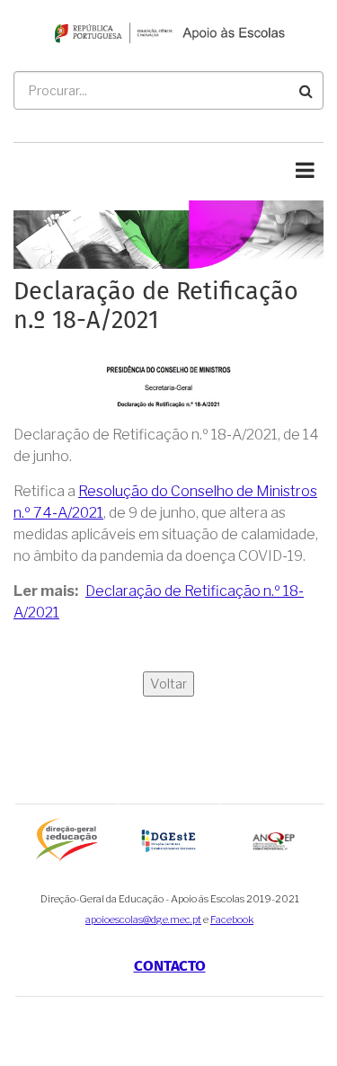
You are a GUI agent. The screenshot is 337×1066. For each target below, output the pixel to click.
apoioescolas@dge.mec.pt (143, 919)
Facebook (231, 919)
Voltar (168, 684)
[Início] (168, 32)
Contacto (170, 966)
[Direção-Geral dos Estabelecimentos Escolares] (170, 840)
